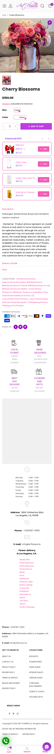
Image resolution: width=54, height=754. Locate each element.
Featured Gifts (36, 697)
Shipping (6, 103)
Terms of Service (10, 734)
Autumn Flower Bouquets (13, 282)
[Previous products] (42, 139)
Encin (22, 575)
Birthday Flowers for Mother (15, 288)
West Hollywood (27, 563)
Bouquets (33, 656)
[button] (4, 126)
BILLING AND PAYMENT (11, 683)
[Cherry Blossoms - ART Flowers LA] (27, 45)
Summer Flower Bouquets (14, 302)
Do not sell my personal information (19, 729)
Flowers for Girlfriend (11, 292)
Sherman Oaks (26, 581)
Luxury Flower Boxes (38, 298)
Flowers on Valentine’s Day (35, 292)
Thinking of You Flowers (13, 305)
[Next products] (49, 139)
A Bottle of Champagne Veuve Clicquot (26, 192)
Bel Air (22, 572)
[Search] (42, 6)
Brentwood (24, 578)
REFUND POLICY (8, 672)
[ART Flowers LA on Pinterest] (13, 714)
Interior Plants (36, 672)
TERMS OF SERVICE (10, 677)
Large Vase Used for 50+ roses (26, 178)
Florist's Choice (36, 691)
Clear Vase (21, 162)
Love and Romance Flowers (15, 298)
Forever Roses (36, 677)
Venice (22, 604)
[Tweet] (20, 327)
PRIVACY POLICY (9, 667)
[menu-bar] (4, 6)
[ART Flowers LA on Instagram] (17, 714)
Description (8, 209)
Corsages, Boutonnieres (35, 685)
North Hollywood (27, 566)
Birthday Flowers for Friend (14, 285)
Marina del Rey (26, 585)
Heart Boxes (34, 667)
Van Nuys (24, 600)
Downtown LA (25, 594)
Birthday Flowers (34, 282)
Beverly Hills (25, 559)
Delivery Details (9, 263)
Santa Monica (26, 569)
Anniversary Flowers (25, 278)
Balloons (20, 145)
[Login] (10, 6)
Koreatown (24, 591)
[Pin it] (25, 327)
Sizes (4, 269)
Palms (22, 597)
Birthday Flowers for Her (39, 285)
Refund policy (29, 734)
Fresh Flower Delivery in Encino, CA (18, 295)
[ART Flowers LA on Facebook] (9, 714)
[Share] (16, 327)
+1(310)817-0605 (31, 530)
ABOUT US (6, 656)
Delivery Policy (9, 688)
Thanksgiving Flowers (37, 302)
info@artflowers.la (31, 544)
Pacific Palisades (27, 607)
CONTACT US (7, 661)
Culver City (24, 588)
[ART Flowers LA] (27, 6)
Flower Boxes (35, 288)
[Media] (50, 22)
